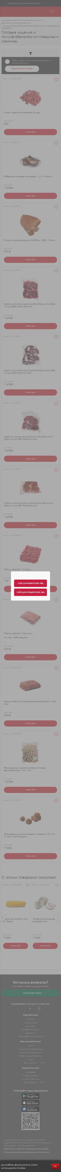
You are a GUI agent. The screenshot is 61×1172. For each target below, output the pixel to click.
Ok (55, 1166)
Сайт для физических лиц (30, 583)
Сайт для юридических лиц (31, 592)
